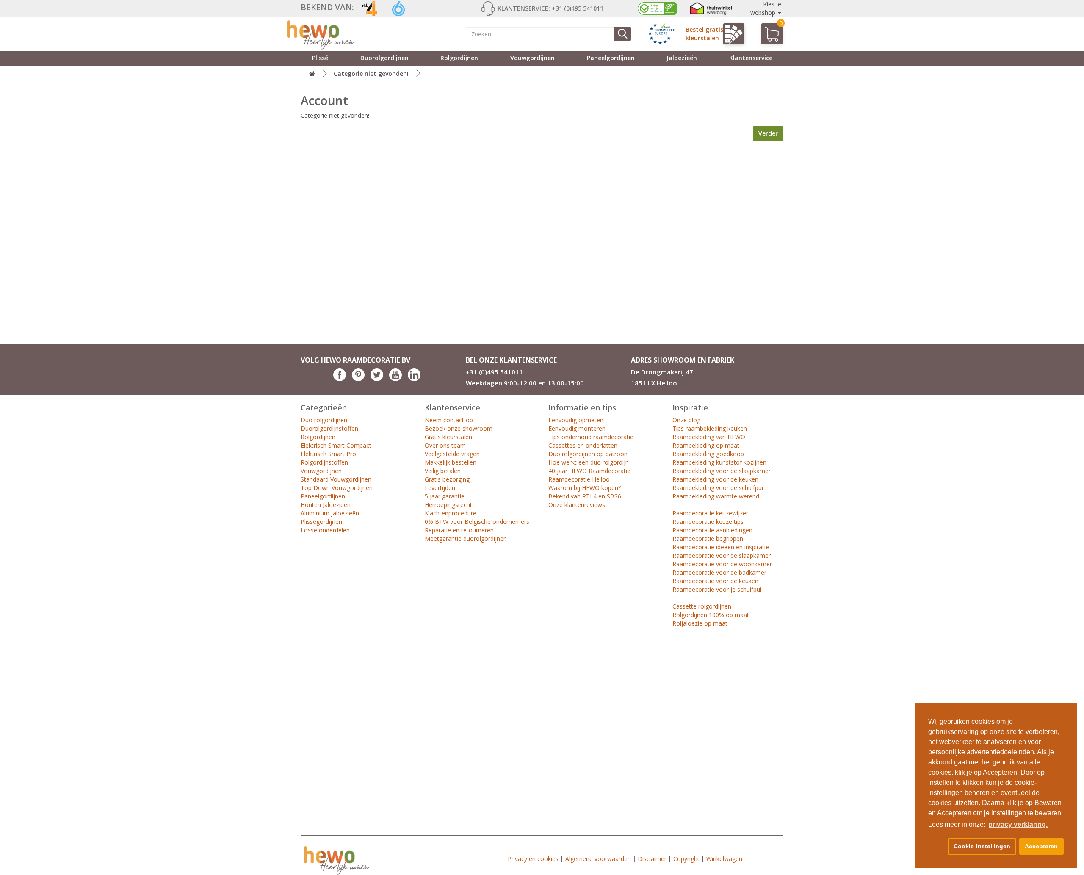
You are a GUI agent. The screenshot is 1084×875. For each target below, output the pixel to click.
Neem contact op (449, 420)
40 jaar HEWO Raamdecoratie (589, 471)
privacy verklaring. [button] (1018, 824)
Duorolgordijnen (384, 58)
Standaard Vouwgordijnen (336, 479)
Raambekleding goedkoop (708, 454)
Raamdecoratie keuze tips (708, 522)
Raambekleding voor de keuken (715, 479)
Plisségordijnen (321, 522)
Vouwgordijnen (532, 58)
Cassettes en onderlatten (582, 445)
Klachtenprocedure (450, 513)
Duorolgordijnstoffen (329, 428)
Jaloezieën (681, 58)
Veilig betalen (443, 471)
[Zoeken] (622, 34)
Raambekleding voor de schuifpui (717, 488)
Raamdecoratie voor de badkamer (719, 572)
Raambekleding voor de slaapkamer (721, 471)
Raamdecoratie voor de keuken (715, 581)
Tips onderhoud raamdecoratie (590, 437)
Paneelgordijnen (611, 58)
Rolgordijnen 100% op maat (710, 615)
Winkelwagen (724, 859)
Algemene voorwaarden (598, 859)
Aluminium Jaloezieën (330, 513)
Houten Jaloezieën (326, 505)
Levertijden (440, 488)
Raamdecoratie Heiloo (579, 479)
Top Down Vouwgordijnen (337, 488)
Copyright (686, 859)
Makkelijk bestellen (450, 462)
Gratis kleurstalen (448, 437)
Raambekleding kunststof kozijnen (719, 462)
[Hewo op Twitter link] (376, 379)
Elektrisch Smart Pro (328, 454)
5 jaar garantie (445, 496)
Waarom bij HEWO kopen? (584, 488)
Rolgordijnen (459, 58)
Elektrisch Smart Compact (336, 445)
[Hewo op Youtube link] (395, 379)
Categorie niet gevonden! (371, 73)
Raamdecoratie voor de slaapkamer (721, 555)
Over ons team (445, 445)
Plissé (320, 58)
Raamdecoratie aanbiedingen (712, 530)
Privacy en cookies (533, 859)
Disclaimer (652, 859)
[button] (936, 846)
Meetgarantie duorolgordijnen (466, 538)
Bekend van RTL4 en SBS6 (584, 496)
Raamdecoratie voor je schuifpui (716, 589)
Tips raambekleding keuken (709, 428)
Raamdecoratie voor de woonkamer (722, 564)
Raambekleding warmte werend (715, 496)
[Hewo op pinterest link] (358, 379)
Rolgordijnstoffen (324, 462)
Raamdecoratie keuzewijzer (710, 513)
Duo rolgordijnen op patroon (588, 454)
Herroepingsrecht (448, 505)
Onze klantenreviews (576, 505)
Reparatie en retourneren (459, 530)
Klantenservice (750, 58)
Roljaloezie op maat (699, 623)
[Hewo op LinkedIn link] (414, 379)
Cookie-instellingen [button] (982, 846)
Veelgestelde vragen (452, 454)
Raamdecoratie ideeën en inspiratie (720, 547)
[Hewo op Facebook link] (339, 379)
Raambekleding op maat (705, 445)
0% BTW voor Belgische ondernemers (477, 522)
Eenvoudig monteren (577, 428)
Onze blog (686, 420)
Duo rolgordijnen (324, 420)
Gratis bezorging (447, 479)
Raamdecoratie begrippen (707, 538)
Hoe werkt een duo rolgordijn (588, 462)
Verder (768, 133)
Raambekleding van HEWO (708, 437)
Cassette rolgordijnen (701, 606)
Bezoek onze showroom (458, 428)
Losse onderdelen (325, 530)
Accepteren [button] (1041, 846)
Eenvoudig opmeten (575, 420)
